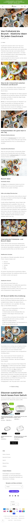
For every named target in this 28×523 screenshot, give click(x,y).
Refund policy (21, 516)
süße (25, 198)
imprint (4, 460)
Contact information (17, 520)
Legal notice (10, 520)
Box (15, 369)
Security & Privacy (7, 457)
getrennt (14, 371)
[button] (2, 6)
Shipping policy (21, 518)
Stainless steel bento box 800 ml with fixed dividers (20, 437)
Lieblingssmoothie (14, 155)
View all (14, 443)
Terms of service (14, 518)
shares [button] (3, 42)
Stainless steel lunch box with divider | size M (20, 417)
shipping (4, 466)
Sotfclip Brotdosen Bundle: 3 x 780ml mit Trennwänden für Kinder (7, 417)
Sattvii (14, 376)
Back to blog (14, 386)
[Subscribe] (21, 486)
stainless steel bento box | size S (6, 437)
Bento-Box (5, 365)
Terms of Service (6, 454)
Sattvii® (8, 516)
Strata (4, 184)
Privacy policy (7, 518)
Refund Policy (6, 463)
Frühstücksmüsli (12, 138)
